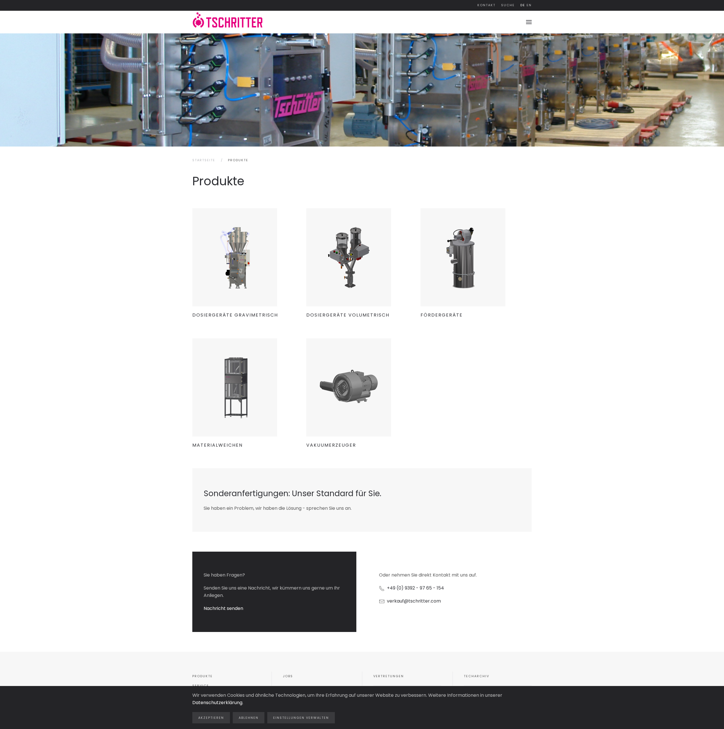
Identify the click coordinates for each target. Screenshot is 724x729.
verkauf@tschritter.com (414, 601)
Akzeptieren (211, 717)
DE (522, 5)
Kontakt (486, 5)
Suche (508, 5)
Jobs (288, 676)
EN (529, 5)
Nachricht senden (223, 608)
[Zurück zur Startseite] (227, 22)
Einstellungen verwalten (301, 717)
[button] (529, 22)
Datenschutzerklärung (217, 702)
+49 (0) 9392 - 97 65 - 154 (414, 588)
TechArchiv (476, 676)
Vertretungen (388, 676)
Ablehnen (248, 717)
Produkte (202, 676)
